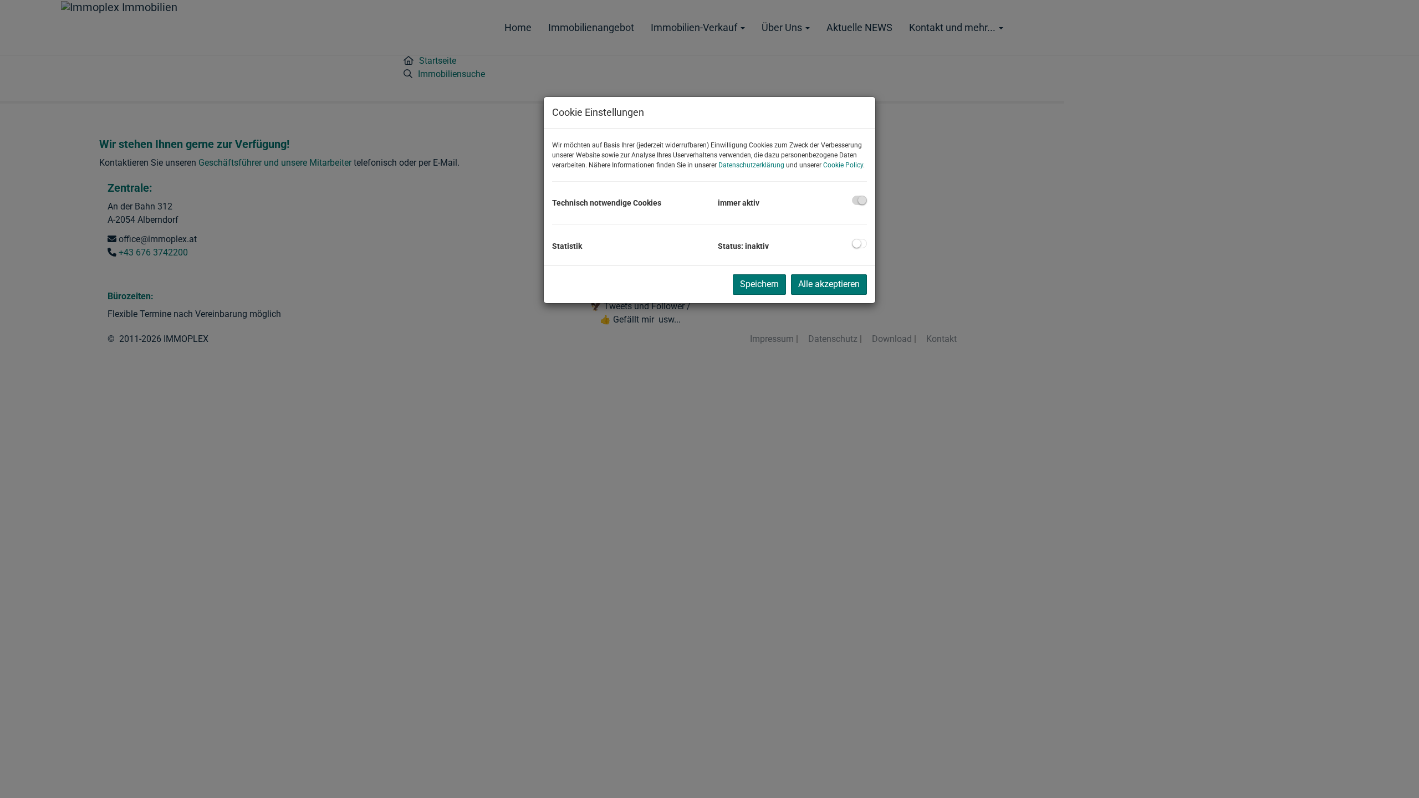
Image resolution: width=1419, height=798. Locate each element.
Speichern (759, 284)
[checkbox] (859, 200)
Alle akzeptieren (829, 284)
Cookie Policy (843, 165)
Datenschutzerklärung (751, 165)
